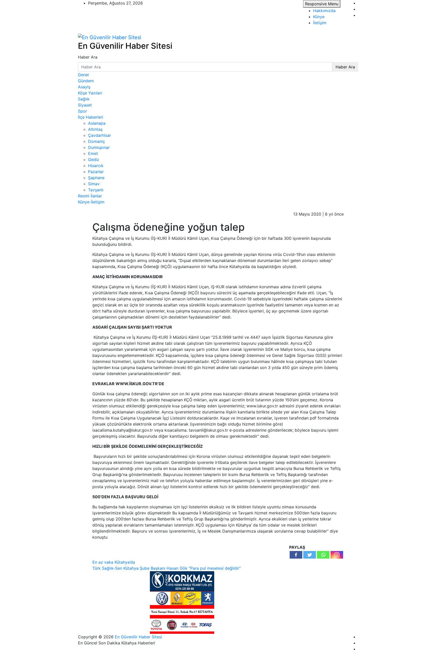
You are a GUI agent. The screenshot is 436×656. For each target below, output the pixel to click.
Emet (93, 153)
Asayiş (84, 86)
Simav (94, 183)
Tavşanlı (95, 189)
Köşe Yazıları (90, 92)
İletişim (319, 22)
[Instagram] (337, 555)
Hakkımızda (324, 10)
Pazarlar (96, 171)
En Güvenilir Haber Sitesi (125, 46)
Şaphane (96, 177)
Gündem (86, 80)
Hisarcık (95, 165)
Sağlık (84, 98)
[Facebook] (296, 555)
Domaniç (96, 141)
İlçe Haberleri (90, 117)
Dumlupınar (99, 147)
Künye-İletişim (91, 201)
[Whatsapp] (323, 555)
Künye (318, 16)
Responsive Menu (321, 3)
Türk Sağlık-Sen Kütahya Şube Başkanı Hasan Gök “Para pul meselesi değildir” (166, 568)
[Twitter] (309, 555)
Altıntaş (95, 129)
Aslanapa (96, 123)
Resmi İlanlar (90, 195)
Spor (82, 111)
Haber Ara (87, 57)
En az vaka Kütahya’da (113, 562)
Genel (83, 74)
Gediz (93, 159)
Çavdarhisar (99, 135)
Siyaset (85, 105)
